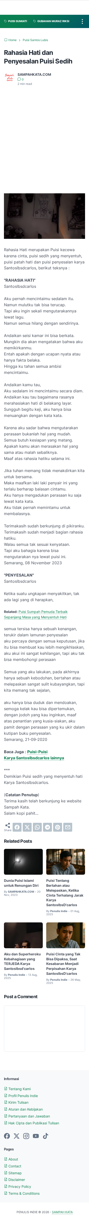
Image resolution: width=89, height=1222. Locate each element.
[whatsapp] (37, 827)
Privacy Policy (19, 1186)
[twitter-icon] (17, 1136)
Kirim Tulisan (17, 1102)
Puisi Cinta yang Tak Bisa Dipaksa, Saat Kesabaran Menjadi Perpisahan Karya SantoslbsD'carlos (63, 964)
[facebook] (17, 827)
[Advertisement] (44, 136)
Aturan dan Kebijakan (25, 1109)
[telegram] (47, 827)
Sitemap (14, 1173)
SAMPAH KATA (62, 1212)
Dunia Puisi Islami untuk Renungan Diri (21, 882)
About (12, 1159)
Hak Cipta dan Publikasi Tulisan (33, 1123)
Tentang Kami (19, 1089)
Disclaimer (16, 1179)
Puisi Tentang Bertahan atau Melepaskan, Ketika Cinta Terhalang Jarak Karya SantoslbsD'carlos (64, 892)
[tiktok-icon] (45, 1136)
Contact (14, 1166)
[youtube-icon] (36, 1136)
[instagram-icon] (26, 1136)
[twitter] (27, 827)
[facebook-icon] (7, 1136)
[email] (67, 827)
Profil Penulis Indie (22, 1096)
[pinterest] (57, 827)
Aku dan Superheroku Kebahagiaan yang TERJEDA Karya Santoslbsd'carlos (22, 961)
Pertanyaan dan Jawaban (28, 1116)
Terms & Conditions (23, 1193)
